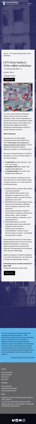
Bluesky (13, 420)
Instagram (23, 420)
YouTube (20, 420)
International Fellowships (9, 388)
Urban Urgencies (6, 386)
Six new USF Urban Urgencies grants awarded (15, 402)
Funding (4, 382)
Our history (4, 379)
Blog (3, 394)
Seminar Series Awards (8, 391)
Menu (30, 4)
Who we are (5, 377)
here (20, 251)
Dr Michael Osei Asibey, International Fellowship (23, 357)
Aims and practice (6, 372)
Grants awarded (6, 375)
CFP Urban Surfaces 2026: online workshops (17, 64)
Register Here (9, 80)
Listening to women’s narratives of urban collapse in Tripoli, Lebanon (17, 398)
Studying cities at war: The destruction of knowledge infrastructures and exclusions (17, 405)
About (3, 369)
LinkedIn (16, 420)
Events (5, 53)
